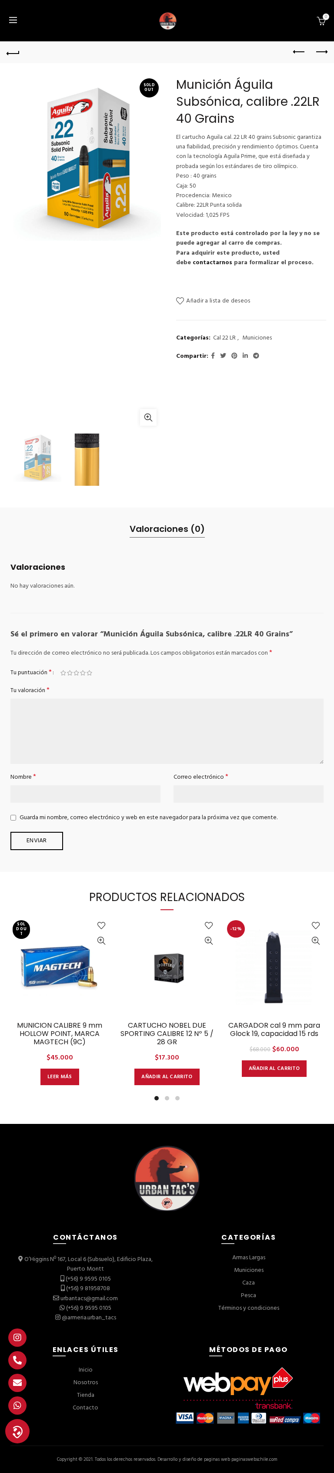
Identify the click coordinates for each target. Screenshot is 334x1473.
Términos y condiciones (248, 1308)
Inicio (86, 1370)
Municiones (257, 338)
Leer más (59, 1077)
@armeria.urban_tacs (89, 1318)
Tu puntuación (31, 672)
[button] (17, 1431)
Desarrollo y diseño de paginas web (193, 1459)
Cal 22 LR (224, 338)
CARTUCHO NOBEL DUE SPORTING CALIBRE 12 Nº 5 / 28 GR (167, 1033)
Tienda (85, 1395)
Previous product (299, 52)
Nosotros (85, 1383)
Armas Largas (248, 1258)
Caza (248, 1283)
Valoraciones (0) (167, 529)
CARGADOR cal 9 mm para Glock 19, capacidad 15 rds (274, 1029)
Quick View (101, 940)
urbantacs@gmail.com (89, 1299)
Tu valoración (30, 690)
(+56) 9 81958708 (88, 1289)
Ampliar (148, 417)
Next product (321, 52)
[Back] (13, 52)
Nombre (23, 777)
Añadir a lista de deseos (218, 301)
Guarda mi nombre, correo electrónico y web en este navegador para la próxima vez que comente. (148, 818)
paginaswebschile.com (254, 1459)
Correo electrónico (201, 777)
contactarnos (212, 263)
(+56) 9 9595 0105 (88, 1279)
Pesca (248, 1296)
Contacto (85, 1408)
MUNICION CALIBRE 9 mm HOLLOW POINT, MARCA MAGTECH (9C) (59, 1033)
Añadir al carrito (166, 1077)
